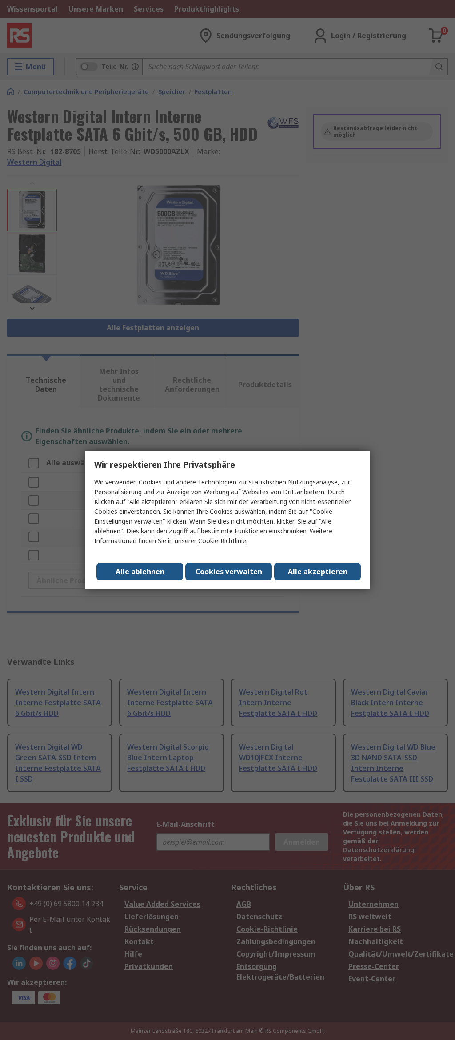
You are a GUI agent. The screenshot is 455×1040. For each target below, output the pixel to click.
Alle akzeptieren (317, 571)
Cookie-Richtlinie (222, 540)
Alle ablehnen (140, 571)
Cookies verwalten (229, 571)
